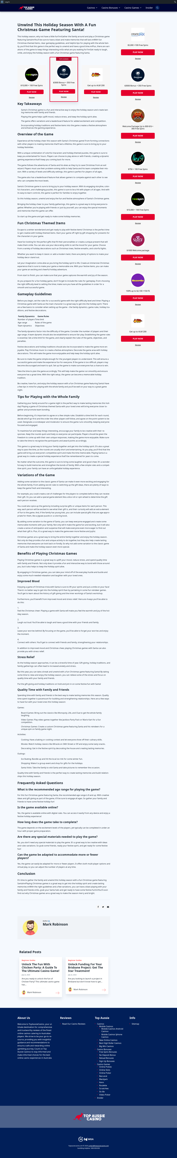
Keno (101, 1082)
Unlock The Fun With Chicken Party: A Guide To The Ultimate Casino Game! (40, 967)
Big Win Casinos (106, 1046)
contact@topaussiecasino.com (98, 1146)
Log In (7, 2)
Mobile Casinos (106, 1026)
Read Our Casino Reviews (73, 1024)
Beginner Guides (28, 960)
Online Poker (105, 1073)
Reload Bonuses (106, 1058)
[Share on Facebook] (98, 907)
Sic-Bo (102, 1091)
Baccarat (103, 1076)
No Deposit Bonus (107, 1055)
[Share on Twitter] (103, 907)
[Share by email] (108, 907)
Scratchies (104, 1088)
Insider (149, 7)
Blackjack (103, 1079)
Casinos (91, 7)
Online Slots (104, 1070)
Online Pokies (105, 1067)
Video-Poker (104, 1095)
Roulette (103, 1085)
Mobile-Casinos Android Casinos (112, 1030)
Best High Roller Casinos (110, 1043)
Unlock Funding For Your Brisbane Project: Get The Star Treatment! (85, 967)
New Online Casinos (108, 1040)
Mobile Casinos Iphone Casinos (111, 1035)
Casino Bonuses (110, 7)
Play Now (31, 92)
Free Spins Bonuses (108, 1052)
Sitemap (135, 1024)
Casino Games (132, 7)
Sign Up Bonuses (107, 1061)
